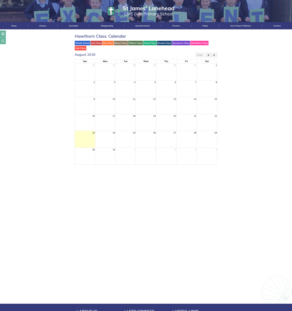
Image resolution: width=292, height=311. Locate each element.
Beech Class (121, 43)
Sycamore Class (181, 43)
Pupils (205, 26)
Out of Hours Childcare (240, 26)
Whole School (82, 43)
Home (14, 26)
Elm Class (108, 43)
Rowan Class (164, 43)
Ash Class (96, 43)
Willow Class (135, 43)
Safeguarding (107, 26)
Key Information (143, 26)
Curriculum (73, 26)
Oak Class (80, 48)
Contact (277, 26)
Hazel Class (150, 43)
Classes (42, 26)
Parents (176, 26)
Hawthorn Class (199, 43)
